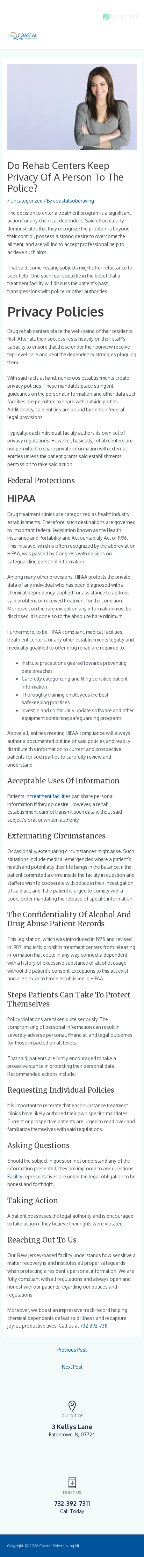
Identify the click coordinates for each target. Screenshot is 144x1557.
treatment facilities (50, 796)
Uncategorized (26, 201)
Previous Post (72, 1350)
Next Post (72, 1367)
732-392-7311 (93, 1326)
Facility (14, 1176)
